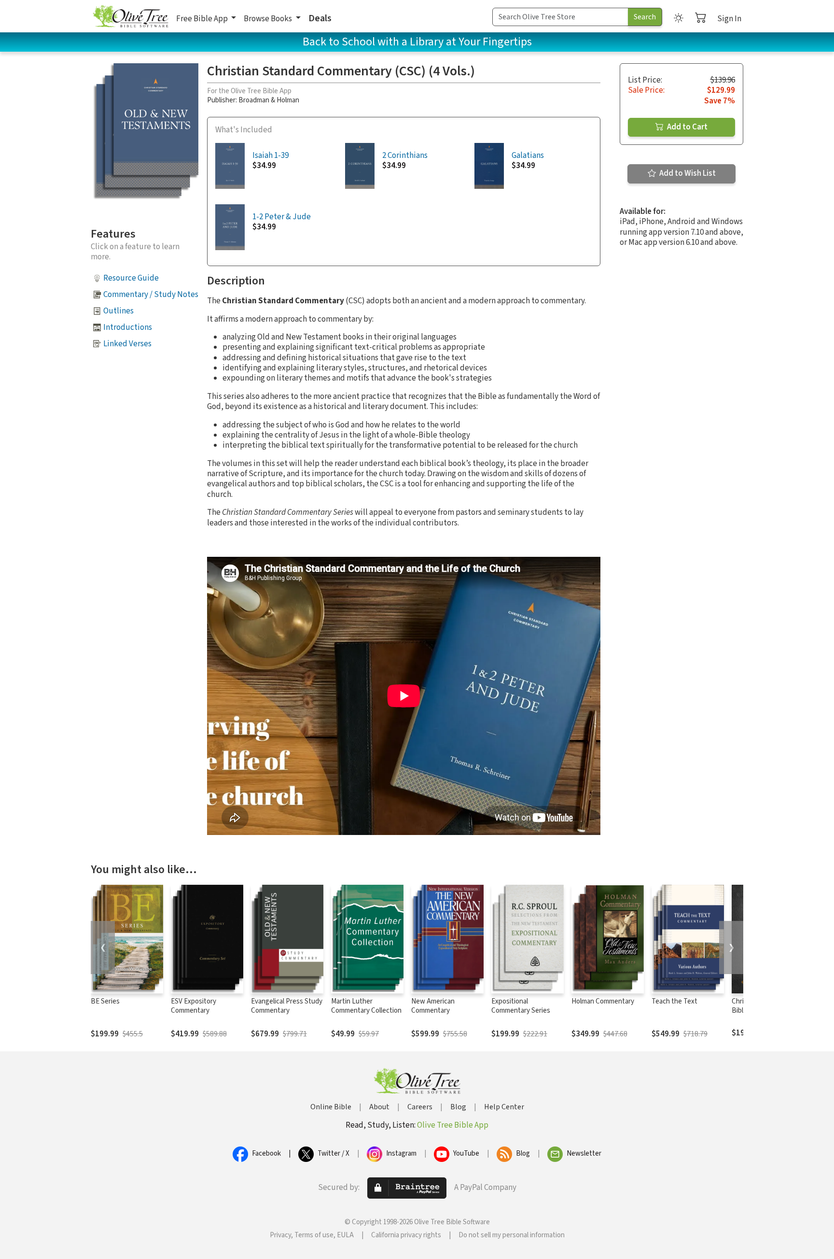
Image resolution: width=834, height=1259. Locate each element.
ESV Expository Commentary (193, 1006)
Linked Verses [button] (127, 344)
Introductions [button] (127, 327)
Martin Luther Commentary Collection (366, 1006)
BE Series (105, 1001)
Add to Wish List (687, 173)
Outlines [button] (118, 311)
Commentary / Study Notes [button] (150, 294)
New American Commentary (433, 1006)
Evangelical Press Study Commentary (286, 1006)
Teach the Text (674, 1001)
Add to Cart (687, 127)
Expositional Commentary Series (520, 1006)
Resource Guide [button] (131, 278)
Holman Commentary (602, 1001)
